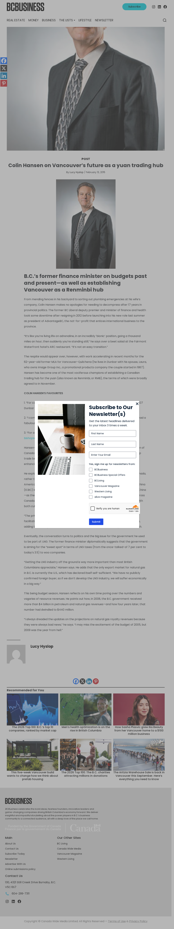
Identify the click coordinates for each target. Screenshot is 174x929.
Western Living (103, 491)
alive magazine (103, 497)
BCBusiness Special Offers (109, 475)
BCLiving (99, 480)
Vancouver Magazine (106, 486)
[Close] (137, 404)
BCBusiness (101, 469)
